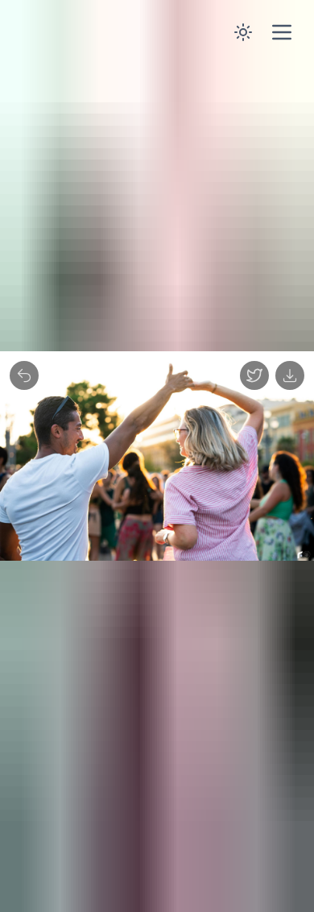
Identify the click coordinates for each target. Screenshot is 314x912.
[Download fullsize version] (289, 375)
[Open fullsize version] (254, 375)
